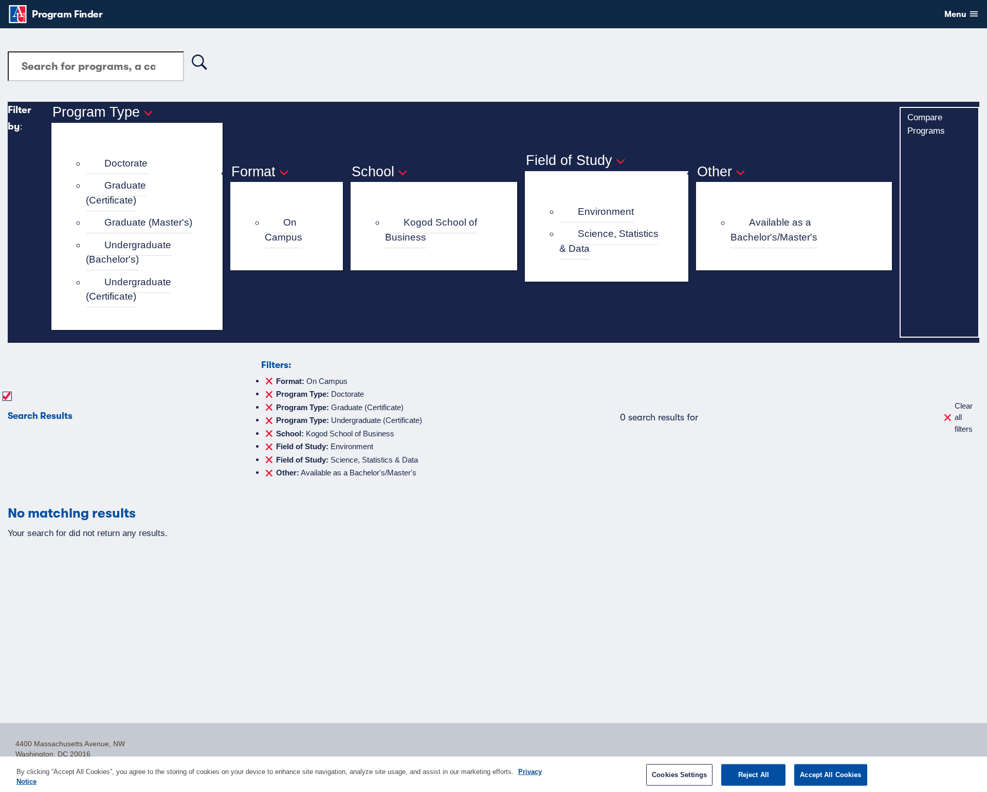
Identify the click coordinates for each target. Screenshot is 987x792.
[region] (493, 774)
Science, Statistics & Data (609, 241)
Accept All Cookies (830, 775)
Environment (606, 211)
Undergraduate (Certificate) (128, 289)
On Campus (283, 230)
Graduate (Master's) (148, 222)
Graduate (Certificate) (116, 193)
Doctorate (126, 163)
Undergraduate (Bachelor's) (128, 252)
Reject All (753, 775)
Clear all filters (964, 417)
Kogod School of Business (431, 230)
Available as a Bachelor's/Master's (773, 230)
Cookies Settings (679, 775)
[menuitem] (141, 163)
